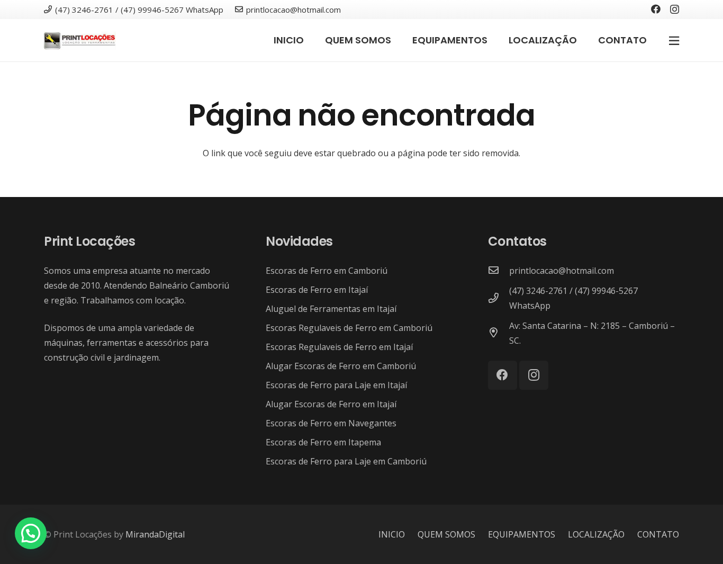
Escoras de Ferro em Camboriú (326, 270)
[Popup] (674, 40)
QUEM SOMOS (446, 534)
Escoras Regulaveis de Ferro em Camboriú (349, 328)
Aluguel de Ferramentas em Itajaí (331, 309)
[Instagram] (674, 9)
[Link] (80, 40)
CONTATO (658, 534)
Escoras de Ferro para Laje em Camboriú (346, 461)
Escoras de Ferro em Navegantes (331, 423)
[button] (31, 533)
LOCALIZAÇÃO (596, 534)
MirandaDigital (155, 534)
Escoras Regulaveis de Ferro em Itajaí (339, 347)
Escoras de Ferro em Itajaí (317, 290)
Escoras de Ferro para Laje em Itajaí (336, 385)
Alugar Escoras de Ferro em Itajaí (331, 404)
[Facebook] (656, 9)
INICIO (391, 534)
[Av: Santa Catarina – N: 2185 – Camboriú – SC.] (498, 333)
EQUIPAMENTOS (521, 534)
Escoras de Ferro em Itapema (323, 442)
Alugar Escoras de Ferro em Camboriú (341, 366)
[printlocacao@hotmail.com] (498, 270)
